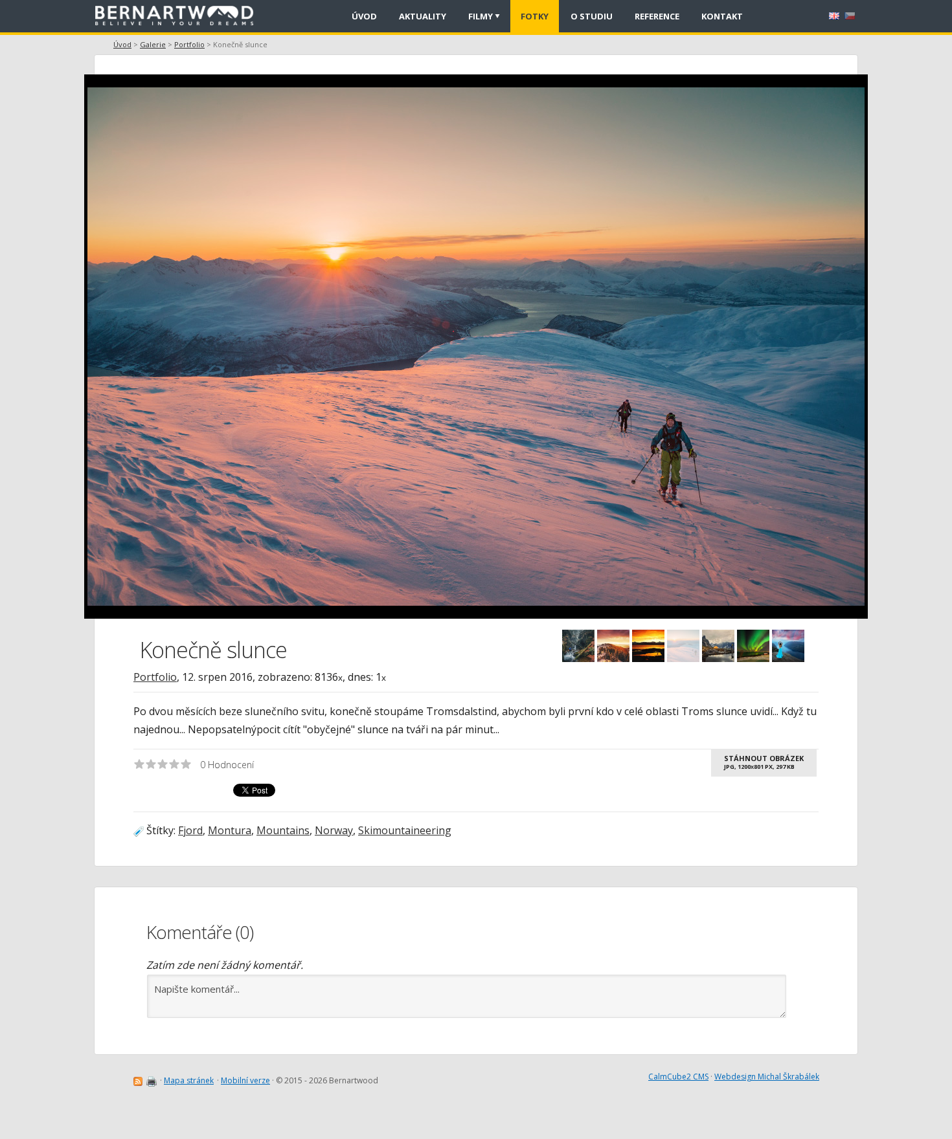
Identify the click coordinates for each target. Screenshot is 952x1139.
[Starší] (667, 333)
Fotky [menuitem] (535, 16)
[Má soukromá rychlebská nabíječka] (578, 646)
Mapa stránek (189, 1080)
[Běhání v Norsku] (648, 646)
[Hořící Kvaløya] (753, 646)
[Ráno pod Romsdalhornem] (718, 646)
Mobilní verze (245, 1080)
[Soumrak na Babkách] (613, 646)
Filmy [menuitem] (480, 16)
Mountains (283, 830)
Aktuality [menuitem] (422, 16)
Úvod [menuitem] (364, 16)
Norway (334, 830)
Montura (229, 830)
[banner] (178, 16)
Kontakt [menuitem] (722, 16)
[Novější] (278, 333)
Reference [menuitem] (657, 16)
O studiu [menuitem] (592, 16)
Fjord (190, 830)
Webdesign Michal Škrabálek (766, 1076)
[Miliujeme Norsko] (788, 646)
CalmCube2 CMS (678, 1076)
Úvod (122, 44)
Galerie (153, 44)
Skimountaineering (404, 830)
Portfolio (189, 44)
